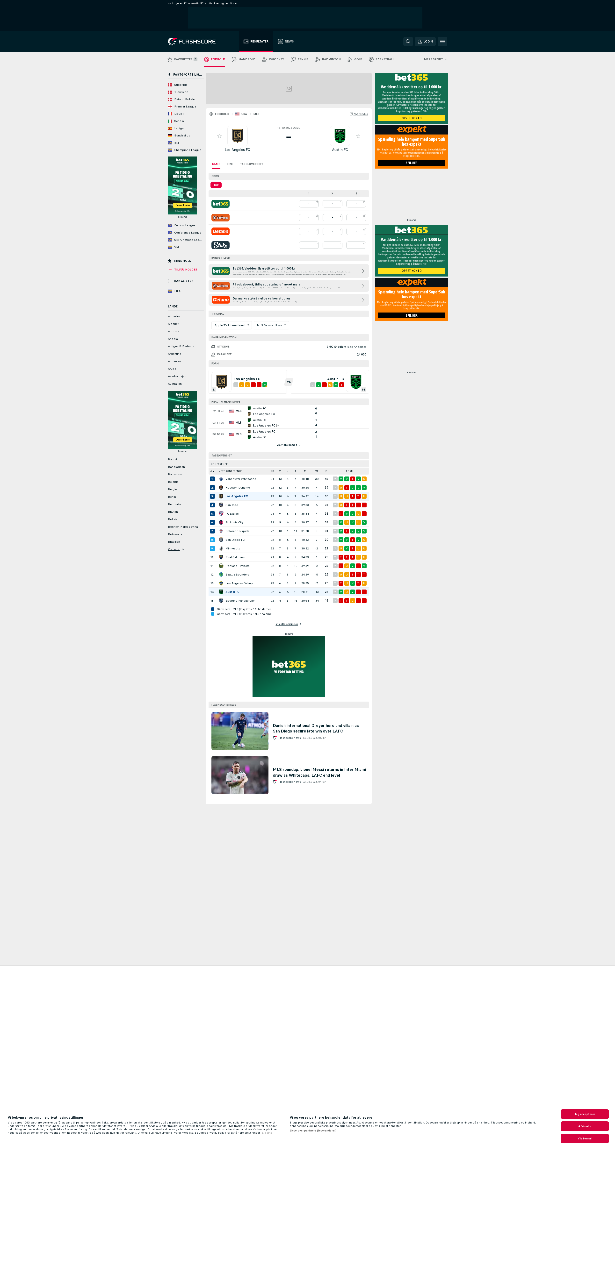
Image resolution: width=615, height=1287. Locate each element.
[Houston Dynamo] (221, 487)
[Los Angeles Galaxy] (221, 583)
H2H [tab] (230, 164)
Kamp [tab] (216, 164)
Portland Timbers (237, 566)
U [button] (288, 471)
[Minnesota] (221, 548)
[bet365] (220, 204)
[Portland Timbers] (221, 565)
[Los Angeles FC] (221, 496)
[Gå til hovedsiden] (195, 41)
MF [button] (316, 471)
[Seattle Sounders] (221, 574)
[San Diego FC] (221, 539)
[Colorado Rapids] (221, 531)
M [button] (305, 471)
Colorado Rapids (237, 531)
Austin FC (340, 149)
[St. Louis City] (221, 522)
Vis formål (585, 1138)
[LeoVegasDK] (220, 217)
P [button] (326, 471)
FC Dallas (232, 514)
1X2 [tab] (216, 185)
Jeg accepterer (585, 1114)
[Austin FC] (221, 592)
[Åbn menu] (442, 41)
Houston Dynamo (237, 488)
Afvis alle (584, 1126)
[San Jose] (221, 505)
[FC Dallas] (221, 513)
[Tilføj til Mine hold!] (219, 136)
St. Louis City (234, 522)
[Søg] (408, 41)
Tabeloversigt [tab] (251, 164)
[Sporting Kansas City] (221, 600)
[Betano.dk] (220, 231)
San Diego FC (235, 540)
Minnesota (232, 548)
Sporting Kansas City (239, 601)
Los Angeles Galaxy (239, 583)
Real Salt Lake (235, 557)
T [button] (295, 471)
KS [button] (272, 471)
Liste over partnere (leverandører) (313, 1130)
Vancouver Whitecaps (240, 479)
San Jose (231, 505)
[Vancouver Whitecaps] (221, 478)
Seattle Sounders (237, 574)
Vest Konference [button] (230, 471)
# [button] (211, 471)
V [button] (280, 471)
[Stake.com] (220, 245)
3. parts (267, 1132)
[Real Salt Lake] (221, 557)
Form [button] (349, 471)
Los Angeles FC (237, 149)
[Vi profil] (237, 136)
